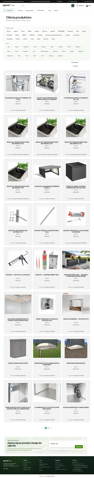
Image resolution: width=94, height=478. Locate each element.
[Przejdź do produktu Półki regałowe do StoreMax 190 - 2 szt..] (18, 83)
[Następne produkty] (51, 428)
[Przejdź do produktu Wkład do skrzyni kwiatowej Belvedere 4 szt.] (18, 127)
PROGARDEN (61, 31)
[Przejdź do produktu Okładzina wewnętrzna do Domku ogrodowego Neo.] (18, 304)
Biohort (17, 35)
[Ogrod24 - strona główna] (7, 461)
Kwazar (53, 39)
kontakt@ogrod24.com (79, 464)
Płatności (25, 465)
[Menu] (9, 10)
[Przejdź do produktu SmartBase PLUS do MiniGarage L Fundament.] (47, 348)
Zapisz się (78, 446)
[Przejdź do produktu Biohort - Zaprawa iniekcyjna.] (47, 260)
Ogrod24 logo (9, 5)
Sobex (32, 39)
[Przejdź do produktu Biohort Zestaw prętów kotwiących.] (18, 215)
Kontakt (41, 470)
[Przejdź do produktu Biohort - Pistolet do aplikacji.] (18, 260)
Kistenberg (10, 39)
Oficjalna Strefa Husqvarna (60, 469)
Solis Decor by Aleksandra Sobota (53, 35)
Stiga (77, 31)
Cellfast (84, 31)
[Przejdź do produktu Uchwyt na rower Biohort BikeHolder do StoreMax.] (47, 83)
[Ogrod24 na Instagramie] (7, 469)
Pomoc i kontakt (26, 462)
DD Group (44, 31)
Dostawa (25, 464)
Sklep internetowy (46, 476)
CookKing (39, 35)
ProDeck (18, 39)
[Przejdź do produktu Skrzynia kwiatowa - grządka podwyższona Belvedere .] (76, 260)
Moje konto (57, 462)
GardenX (67, 35)
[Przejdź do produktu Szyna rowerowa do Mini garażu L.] (76, 392)
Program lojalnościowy (60, 465)
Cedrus (23, 31)
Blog (40, 468)
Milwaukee (9, 35)
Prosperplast (76, 35)
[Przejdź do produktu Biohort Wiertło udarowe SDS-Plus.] (47, 215)
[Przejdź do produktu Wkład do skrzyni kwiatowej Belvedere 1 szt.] (18, 171)
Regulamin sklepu (27, 469)
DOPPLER (32, 35)
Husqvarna (70, 31)
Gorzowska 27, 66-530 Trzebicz (80, 467)
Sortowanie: (74, 62)
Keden (38, 39)
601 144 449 (76, 462)
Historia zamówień (59, 464)
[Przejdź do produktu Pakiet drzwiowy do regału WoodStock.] (47, 304)
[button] (72, 5)
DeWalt (29, 31)
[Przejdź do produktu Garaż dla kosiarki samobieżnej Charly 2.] (47, 171)
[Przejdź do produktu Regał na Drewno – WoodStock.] (76, 304)
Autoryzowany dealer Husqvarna (43, 465)
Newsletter (57, 467)
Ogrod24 (52, 31)
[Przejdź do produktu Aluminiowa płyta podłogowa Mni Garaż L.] (47, 392)
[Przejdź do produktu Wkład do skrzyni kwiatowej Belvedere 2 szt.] (76, 127)
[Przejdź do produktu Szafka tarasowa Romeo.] (18, 348)
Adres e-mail (54, 443)
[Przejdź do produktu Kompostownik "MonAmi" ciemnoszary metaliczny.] (76, 171)
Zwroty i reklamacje (27, 467)
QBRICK (24, 35)
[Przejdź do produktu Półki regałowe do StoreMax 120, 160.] (76, 83)
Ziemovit (25, 39)
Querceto (45, 39)
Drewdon (37, 31)
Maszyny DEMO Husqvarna (44, 466)
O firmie (41, 462)
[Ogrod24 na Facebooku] (4, 469)
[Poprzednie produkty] (42, 428)
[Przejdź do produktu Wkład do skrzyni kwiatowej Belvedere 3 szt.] (47, 127)
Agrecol (16, 31)
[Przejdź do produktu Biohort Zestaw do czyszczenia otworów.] (76, 215)
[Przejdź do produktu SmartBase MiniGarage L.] (76, 348)
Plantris (9, 31)
